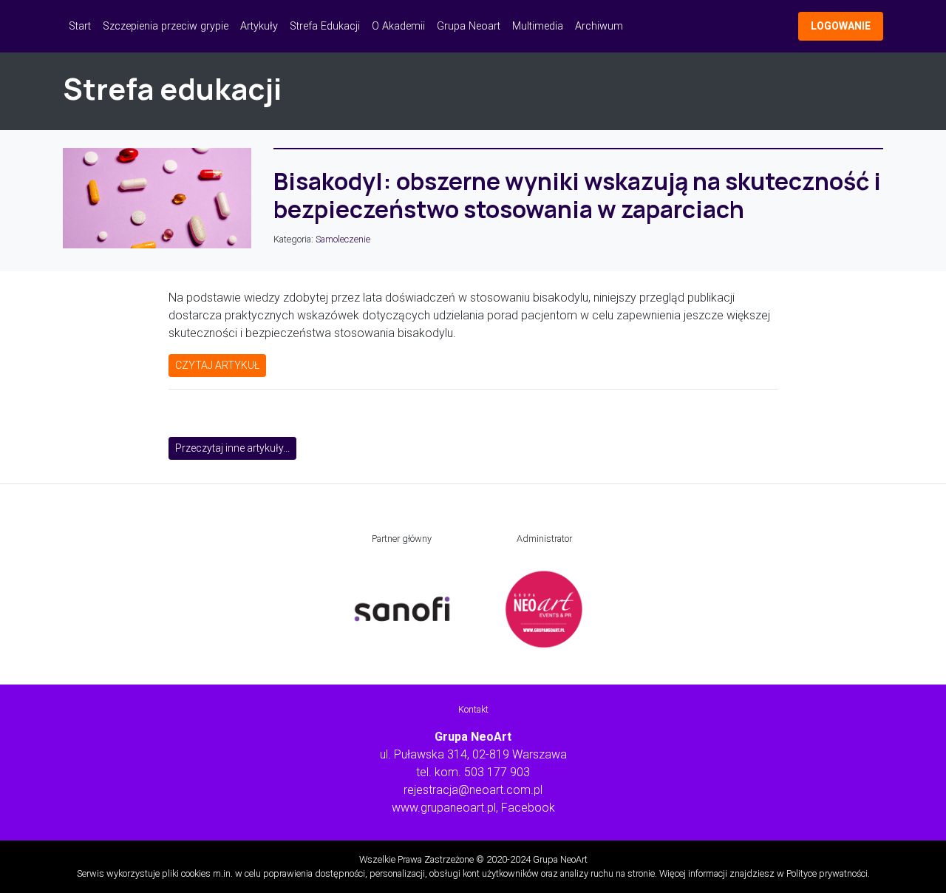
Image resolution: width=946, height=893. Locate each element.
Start (80, 26)
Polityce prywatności (827, 873)
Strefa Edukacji (325, 26)
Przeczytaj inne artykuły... (232, 448)
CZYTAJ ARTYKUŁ (217, 365)
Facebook (528, 808)
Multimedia (537, 26)
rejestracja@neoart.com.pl (473, 790)
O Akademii (398, 26)
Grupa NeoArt (560, 859)
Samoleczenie (343, 239)
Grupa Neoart (468, 26)
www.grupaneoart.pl (444, 808)
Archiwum (599, 26)
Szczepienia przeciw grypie (165, 26)
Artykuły (259, 26)
